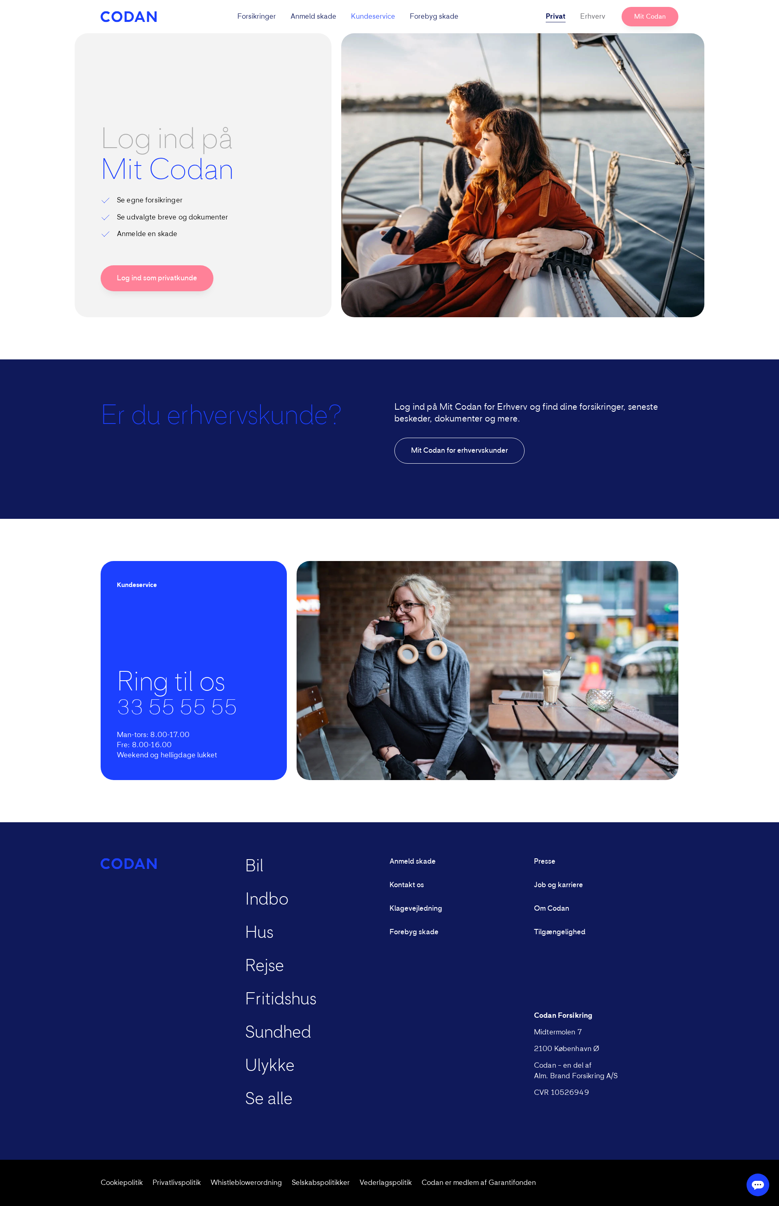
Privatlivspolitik (177, 1183)
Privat (556, 16)
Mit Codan (650, 16)
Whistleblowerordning (246, 1183)
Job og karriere (558, 885)
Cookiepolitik (122, 1183)
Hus (259, 933)
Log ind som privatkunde (157, 278)
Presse (544, 861)
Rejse (264, 966)
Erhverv (592, 16)
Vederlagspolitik (385, 1183)
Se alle (269, 1099)
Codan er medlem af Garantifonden (479, 1183)
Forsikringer (256, 16)
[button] (348, 16)
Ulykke (270, 1066)
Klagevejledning (416, 908)
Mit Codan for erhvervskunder (459, 450)
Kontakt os (407, 885)
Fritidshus (280, 999)
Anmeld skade (313, 16)
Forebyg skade (434, 16)
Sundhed (278, 1032)
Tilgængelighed (559, 932)
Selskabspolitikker (321, 1183)
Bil (254, 866)
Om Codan (551, 908)
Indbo (266, 899)
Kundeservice (373, 16)
